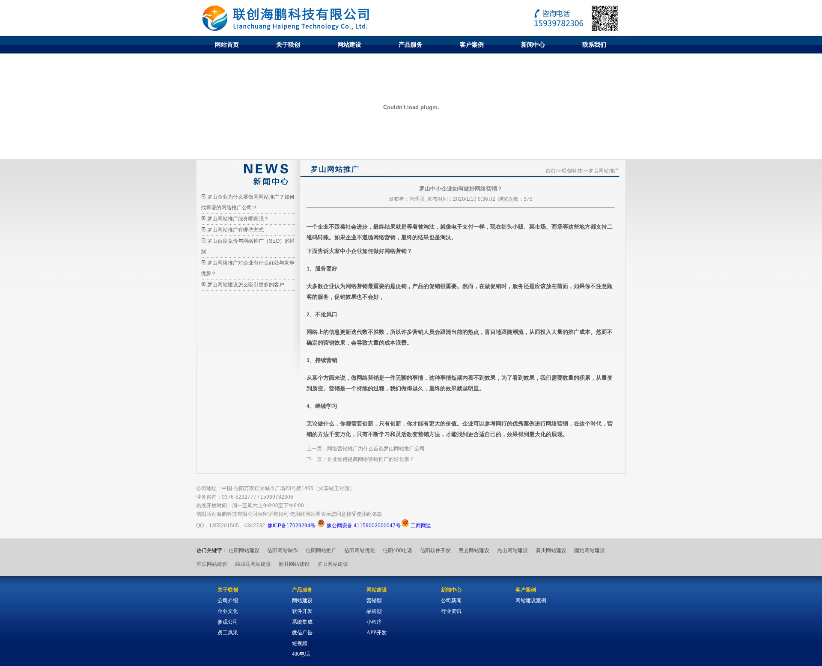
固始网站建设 (589, 550)
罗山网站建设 (332, 564)
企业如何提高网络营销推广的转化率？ (370, 459)
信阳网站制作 (282, 550)
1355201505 (224, 526)
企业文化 (227, 611)
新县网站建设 (294, 564)
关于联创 (288, 44)
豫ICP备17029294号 (292, 526)
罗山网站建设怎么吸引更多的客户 (245, 285)
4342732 (254, 526)
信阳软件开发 (435, 550)
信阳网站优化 (359, 550)
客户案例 (472, 44)
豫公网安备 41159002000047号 (363, 526)
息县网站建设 (474, 550)
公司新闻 (451, 601)
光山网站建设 (512, 550)
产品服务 (411, 44)
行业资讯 (451, 611)
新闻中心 (533, 44)
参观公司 (227, 622)
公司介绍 (227, 601)
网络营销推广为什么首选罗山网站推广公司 (376, 449)
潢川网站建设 (551, 550)
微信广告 (302, 633)
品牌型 (374, 611)
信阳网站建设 (244, 550)
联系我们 (594, 44)
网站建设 (349, 44)
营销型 (374, 601)
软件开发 (302, 611)
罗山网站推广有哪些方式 (235, 230)
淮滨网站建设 (212, 564)
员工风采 (227, 633)
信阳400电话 (397, 550)
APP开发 (376, 633)
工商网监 (420, 526)
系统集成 (302, 622)
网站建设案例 (530, 601)
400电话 (301, 654)
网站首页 (227, 44)
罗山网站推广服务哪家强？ (238, 219)
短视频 (299, 643)
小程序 (374, 622)
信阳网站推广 (321, 550)
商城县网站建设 (253, 564)
